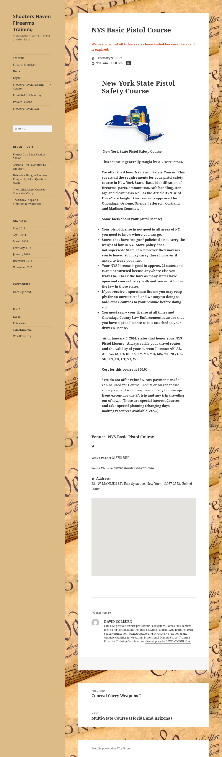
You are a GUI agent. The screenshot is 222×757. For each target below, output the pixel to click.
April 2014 (19, 235)
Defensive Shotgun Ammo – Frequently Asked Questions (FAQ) (30, 179)
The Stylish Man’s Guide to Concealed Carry (29, 191)
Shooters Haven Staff (26, 108)
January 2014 (21, 254)
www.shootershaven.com (134, 468)
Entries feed (20, 323)
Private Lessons (22, 102)
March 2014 (20, 241)
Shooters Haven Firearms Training (32, 22)
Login (16, 78)
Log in (17, 316)
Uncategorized (22, 292)
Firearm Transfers (24, 64)
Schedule (18, 58)
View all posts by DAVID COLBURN (166, 641)
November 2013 (23, 267)
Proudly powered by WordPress (110, 748)
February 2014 (22, 248)
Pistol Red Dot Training (27, 95)
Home (16, 71)
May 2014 (19, 228)
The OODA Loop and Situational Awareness (27, 202)
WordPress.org (22, 336)
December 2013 (22, 261)
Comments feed (22, 329)
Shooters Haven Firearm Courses (28, 86)
